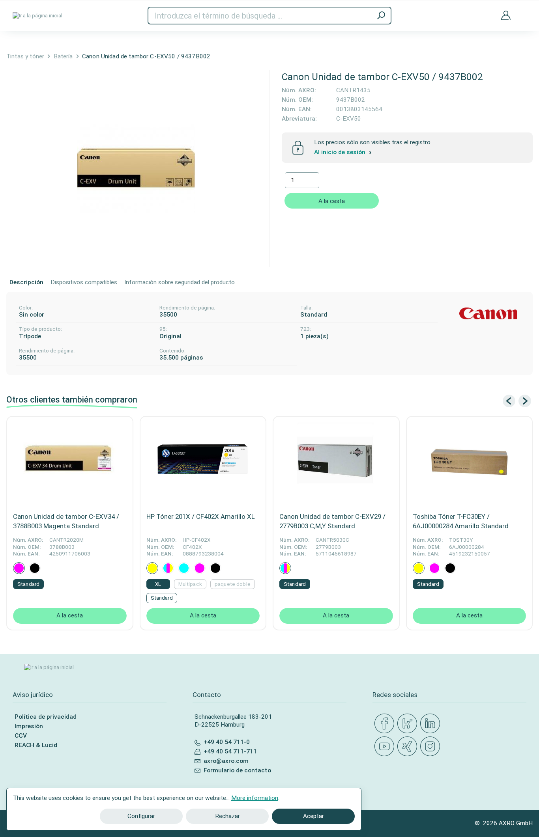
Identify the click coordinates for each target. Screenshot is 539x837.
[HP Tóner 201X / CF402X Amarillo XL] (203, 462)
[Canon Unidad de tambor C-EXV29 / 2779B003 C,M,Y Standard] (336, 462)
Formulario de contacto (237, 770)
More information (254, 798)
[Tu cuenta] (506, 15)
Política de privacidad (46, 716)
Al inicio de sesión (340, 152)
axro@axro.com (226, 760)
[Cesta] (523, 10)
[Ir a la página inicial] (37, 16)
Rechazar (227, 816)
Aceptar (313, 816)
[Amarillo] (152, 568)
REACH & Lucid (36, 745)
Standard (28, 584)
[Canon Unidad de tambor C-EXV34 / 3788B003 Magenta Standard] (70, 462)
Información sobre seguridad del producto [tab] (179, 282)
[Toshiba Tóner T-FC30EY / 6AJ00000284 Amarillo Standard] (469, 462)
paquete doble (233, 584)
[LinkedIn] (431, 723)
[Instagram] (431, 746)
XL (158, 584)
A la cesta (331, 201)
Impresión (29, 726)
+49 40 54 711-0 (227, 742)
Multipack (190, 584)
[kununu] (408, 723)
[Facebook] (385, 723)
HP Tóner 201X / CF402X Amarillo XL (200, 516)
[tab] (26, 283)
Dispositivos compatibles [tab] (84, 282)
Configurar (141, 816)
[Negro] (35, 568)
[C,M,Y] (168, 568)
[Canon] (488, 313)
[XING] (408, 746)
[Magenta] (19, 568)
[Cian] (184, 568)
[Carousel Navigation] (517, 401)
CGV (21, 735)
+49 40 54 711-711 (230, 751)
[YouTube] (385, 746)
